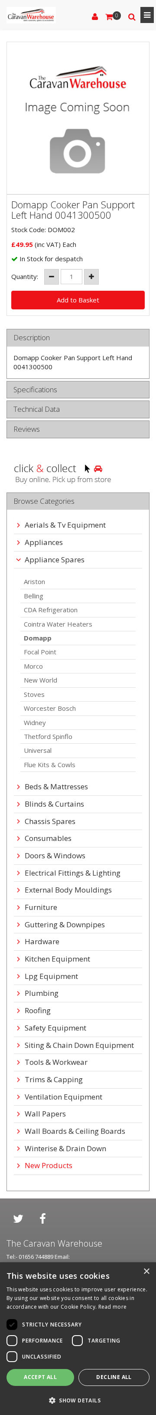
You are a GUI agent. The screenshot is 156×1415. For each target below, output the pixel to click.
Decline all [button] (113, 1377)
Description (31, 338)
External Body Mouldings (68, 890)
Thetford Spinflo (48, 736)
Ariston (34, 581)
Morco (33, 666)
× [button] (146, 1271)
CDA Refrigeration (51, 609)
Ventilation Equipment (63, 1097)
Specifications (35, 390)
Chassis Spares (50, 821)
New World (40, 680)
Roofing (38, 1011)
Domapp (38, 638)
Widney (35, 722)
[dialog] (78, 1338)
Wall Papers (45, 1114)
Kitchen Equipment (57, 959)
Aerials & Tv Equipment (65, 525)
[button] (78, 1400)
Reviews (26, 429)
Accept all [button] (40, 1377)
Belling (33, 595)
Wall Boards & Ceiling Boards (75, 1131)
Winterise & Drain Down (65, 1149)
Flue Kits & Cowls (49, 764)
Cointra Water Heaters (58, 624)
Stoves (34, 694)
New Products (48, 1166)
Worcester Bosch (50, 708)
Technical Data (36, 409)
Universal (38, 750)
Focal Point (40, 651)
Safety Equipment (55, 1028)
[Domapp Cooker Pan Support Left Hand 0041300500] (78, 118)
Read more (112, 1306)
